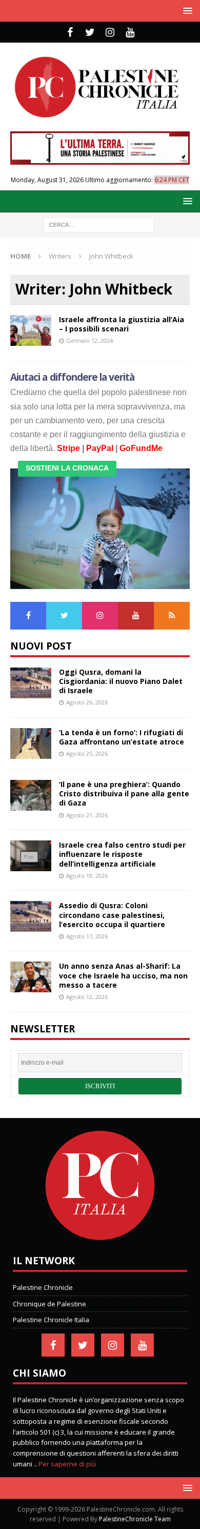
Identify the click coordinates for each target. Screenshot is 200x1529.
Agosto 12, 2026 (87, 997)
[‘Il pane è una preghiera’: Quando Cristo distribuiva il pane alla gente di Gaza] (30, 795)
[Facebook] (70, 32)
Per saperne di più (67, 1463)
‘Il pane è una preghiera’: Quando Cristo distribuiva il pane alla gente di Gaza (124, 793)
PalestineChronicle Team (135, 1519)
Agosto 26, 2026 (87, 702)
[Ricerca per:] (99, 224)
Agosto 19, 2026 (87, 875)
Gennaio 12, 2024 (89, 340)
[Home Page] (100, 1238)
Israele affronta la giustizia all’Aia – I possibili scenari (121, 324)
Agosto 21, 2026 (87, 815)
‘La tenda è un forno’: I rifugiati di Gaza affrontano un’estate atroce (121, 737)
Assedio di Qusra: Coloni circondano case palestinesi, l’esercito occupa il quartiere (112, 914)
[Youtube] (130, 32)
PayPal (99, 448)
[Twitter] (90, 32)
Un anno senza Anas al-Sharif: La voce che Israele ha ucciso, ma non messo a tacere (123, 975)
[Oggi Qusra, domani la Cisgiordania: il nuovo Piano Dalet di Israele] (30, 683)
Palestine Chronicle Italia (51, 1319)
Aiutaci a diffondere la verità (72, 377)
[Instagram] (110, 32)
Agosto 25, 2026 (87, 753)
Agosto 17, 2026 (87, 936)
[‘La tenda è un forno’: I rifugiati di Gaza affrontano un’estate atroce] (30, 743)
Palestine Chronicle (43, 1287)
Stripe (68, 448)
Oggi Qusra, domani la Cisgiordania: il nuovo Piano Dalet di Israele (121, 681)
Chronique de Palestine (49, 1303)
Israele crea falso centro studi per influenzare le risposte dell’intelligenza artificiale (122, 854)
